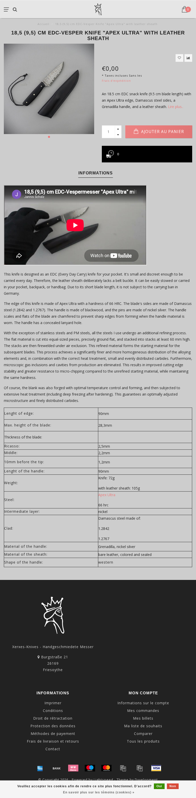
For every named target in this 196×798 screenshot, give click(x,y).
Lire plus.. (175, 106)
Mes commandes (143, 710)
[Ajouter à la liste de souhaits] (179, 58)
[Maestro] (89, 768)
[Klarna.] (73, 768)
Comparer (143, 733)
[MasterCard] (106, 768)
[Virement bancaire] (56, 768)
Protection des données (53, 725)
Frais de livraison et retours (53, 741)
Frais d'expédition (116, 80)
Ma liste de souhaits (143, 725)
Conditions (53, 710)
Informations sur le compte (143, 702)
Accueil (43, 24)
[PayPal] (123, 768)
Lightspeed (103, 780)
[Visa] (156, 768)
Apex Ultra (106, 494)
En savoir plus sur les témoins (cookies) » (98, 792)
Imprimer (53, 702)
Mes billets (143, 718)
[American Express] (40, 768)
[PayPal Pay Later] (139, 768)
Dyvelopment (146, 780)
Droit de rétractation (52, 718)
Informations (95, 173)
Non (172, 786)
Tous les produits (143, 741)
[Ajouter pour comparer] (188, 58)
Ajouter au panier (162, 131)
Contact (52, 748)
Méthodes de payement (53, 733)
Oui (159, 786)
